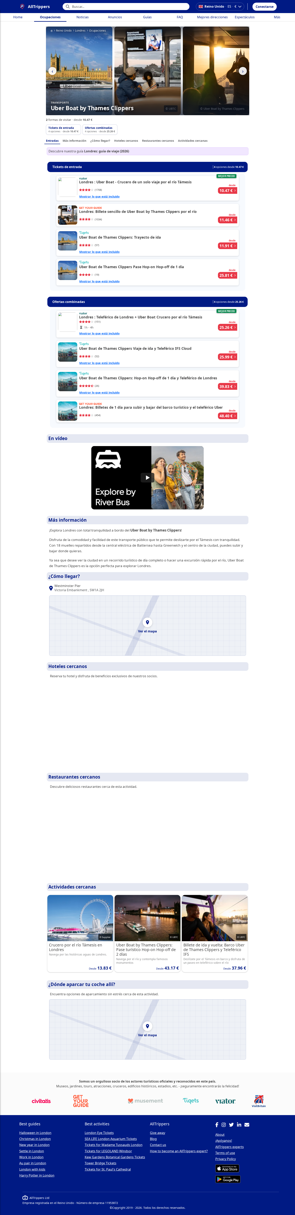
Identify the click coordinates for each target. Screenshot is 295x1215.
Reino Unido (64, 30)
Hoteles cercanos (126, 141)
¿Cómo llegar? (100, 141)
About (220, 1134)
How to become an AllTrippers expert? (179, 1151)
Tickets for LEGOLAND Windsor (108, 1151)
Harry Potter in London (36, 1175)
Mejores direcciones (212, 17)
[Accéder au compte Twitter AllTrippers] (233, 1125)
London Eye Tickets (99, 1133)
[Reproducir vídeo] (147, 477)
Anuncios (115, 17)
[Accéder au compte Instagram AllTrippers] (225, 1125)
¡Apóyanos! (223, 1140)
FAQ (180, 17)
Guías (147, 17)
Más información (74, 141)
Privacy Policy (225, 1159)
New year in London (34, 1145)
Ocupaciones (50, 17)
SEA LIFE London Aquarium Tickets (111, 1139)
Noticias (82, 17)
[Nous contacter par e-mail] (248, 1125)
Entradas (52, 141)
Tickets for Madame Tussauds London (113, 1145)
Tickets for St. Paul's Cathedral (108, 1169)
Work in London (31, 1157)
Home (17, 17)
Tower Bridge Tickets (100, 1163)
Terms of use (225, 1153)
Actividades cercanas (193, 141)
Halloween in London (35, 1133)
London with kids (32, 1169)
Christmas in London (35, 1139)
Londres (80, 30)
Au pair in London (32, 1163)
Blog (153, 1139)
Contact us (158, 1145)
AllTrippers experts (229, 1147)
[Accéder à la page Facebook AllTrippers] (218, 1125)
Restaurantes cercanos (158, 141)
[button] (264, 7)
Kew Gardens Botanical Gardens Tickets (115, 1157)
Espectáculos (245, 17)
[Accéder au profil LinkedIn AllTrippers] (240, 1125)
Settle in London (31, 1151)
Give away (157, 1133)
